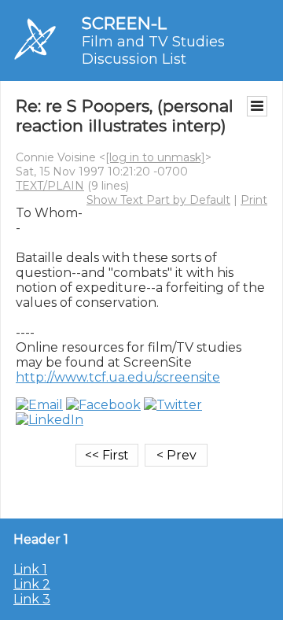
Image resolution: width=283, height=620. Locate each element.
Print (254, 200)
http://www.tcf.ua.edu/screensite (118, 377)
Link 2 (31, 584)
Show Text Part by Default (158, 200)
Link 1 (30, 569)
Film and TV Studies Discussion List (153, 50)
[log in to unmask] (155, 157)
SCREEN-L (124, 23)
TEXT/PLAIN (50, 186)
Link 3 (31, 599)
